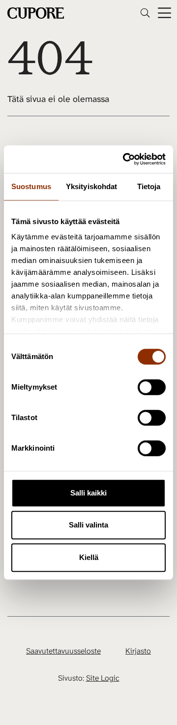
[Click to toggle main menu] (164, 13)
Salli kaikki (88, 493)
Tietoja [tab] (149, 186)
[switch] (152, 387)
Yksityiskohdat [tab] (91, 186)
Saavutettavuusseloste (63, 651)
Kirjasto (138, 651)
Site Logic (102, 678)
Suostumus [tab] (31, 186)
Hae (145, 12)
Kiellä (88, 557)
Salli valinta (88, 525)
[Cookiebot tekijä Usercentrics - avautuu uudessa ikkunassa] (125, 159)
